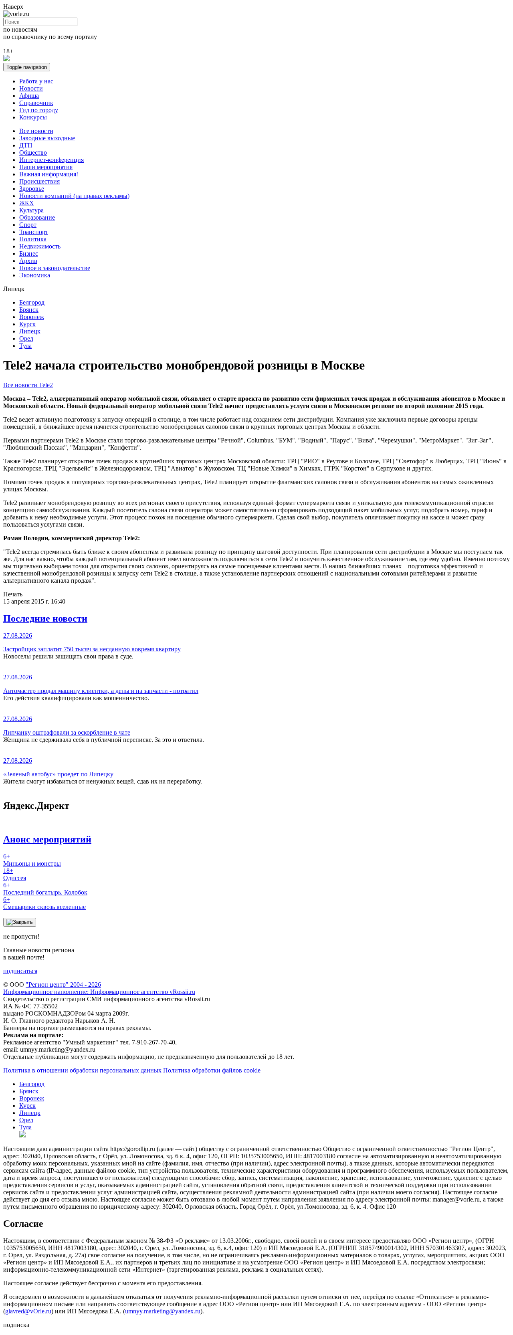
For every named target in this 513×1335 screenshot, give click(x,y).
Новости (31, 88)
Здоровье (31, 188)
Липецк (29, 331)
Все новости (36, 130)
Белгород (31, 302)
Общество (33, 152)
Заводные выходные (47, 138)
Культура (31, 210)
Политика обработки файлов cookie (212, 1070)
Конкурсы (33, 117)
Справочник (36, 102)
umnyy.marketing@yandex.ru (162, 1311)
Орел (26, 338)
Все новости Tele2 (28, 385)
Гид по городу (38, 110)
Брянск (28, 309)
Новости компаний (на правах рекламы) (74, 195)
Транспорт (33, 231)
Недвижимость (40, 246)
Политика (32, 239)
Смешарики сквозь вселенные (44, 903)
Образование (37, 217)
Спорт (27, 224)
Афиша (29, 95)
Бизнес (28, 253)
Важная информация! (48, 174)
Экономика (34, 275)
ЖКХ (26, 203)
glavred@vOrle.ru (28, 1311)
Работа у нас (36, 81)
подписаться (20, 970)
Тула (25, 345)
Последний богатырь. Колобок (45, 889)
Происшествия (39, 181)
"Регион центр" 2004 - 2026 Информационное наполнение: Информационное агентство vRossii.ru (99, 988)
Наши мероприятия (46, 167)
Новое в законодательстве (54, 268)
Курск (27, 324)
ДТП (25, 145)
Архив (28, 260)
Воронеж (31, 316)
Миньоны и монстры (32, 860)
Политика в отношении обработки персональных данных (82, 1070)
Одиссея (14, 874)
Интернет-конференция (51, 159)
